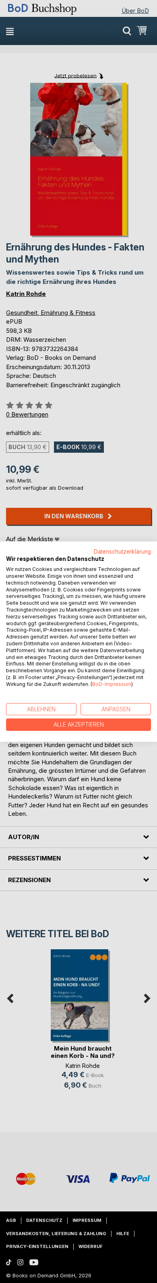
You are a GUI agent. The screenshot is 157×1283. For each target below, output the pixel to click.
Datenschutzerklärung (122, 551)
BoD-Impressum (111, 684)
